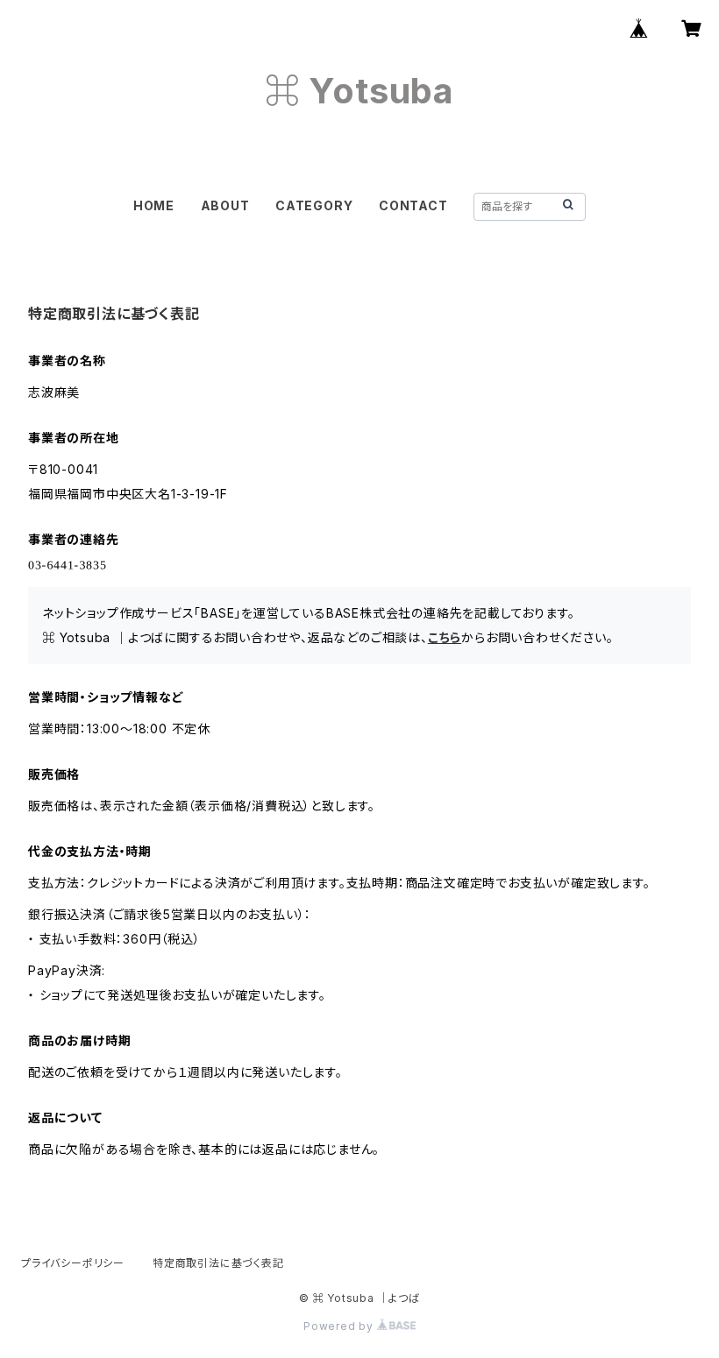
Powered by (340, 1326)
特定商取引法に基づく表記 (218, 1263)
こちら (444, 637)
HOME (153, 205)
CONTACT (413, 205)
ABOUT (225, 205)
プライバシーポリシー (73, 1263)
